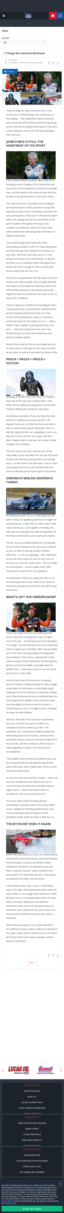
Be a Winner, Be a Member (32, 1172)
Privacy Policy (7, 1201)
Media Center (32, 1128)
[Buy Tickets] (53, 15)
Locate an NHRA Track (32, 1102)
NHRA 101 (32, 1096)
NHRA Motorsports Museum (32, 1123)
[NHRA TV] (60, 15)
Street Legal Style (32, 1166)
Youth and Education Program (32, 1160)
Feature (11, 71)
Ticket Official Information (32, 1108)
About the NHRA (32, 1091)
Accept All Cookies (32, 1208)
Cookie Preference (32, 1134)
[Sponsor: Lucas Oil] (18, 1070)
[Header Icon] (3, 15)
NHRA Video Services (32, 1140)
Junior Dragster (32, 1155)
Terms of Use (10, 1203)
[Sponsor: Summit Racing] (45, 1070)
